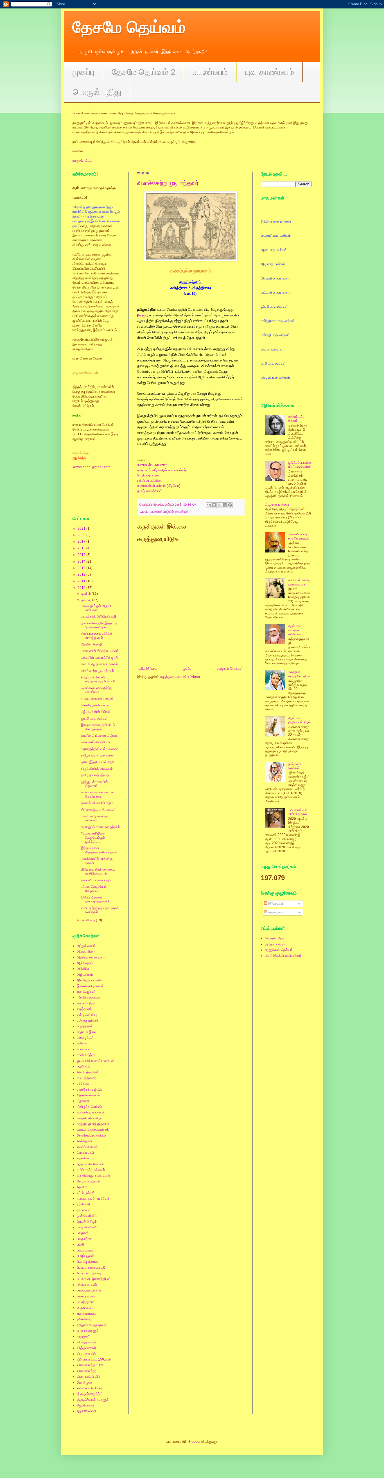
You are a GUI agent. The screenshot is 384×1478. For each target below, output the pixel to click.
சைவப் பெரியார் (87, 1147)
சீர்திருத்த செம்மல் (89, 1107)
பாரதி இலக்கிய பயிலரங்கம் (283, 956)
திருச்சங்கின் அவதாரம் (97, 769)
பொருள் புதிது (97, 92)
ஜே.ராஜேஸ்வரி (86, 1411)
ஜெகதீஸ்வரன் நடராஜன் (93, 1400)
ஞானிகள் (83, 1158)
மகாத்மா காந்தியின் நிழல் (299, 674)
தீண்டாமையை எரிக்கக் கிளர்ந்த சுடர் (96, 636)
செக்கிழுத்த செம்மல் (95, 705)
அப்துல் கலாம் (86, 946)
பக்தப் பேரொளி (87, 1227)
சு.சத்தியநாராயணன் (91, 1112)
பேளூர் (143, 315)
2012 (82, 574)
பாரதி (80, 1244)
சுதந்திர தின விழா (89, 1118)
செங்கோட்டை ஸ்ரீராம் (91, 1135)
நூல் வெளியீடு (87, 1216)
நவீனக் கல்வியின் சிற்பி (97, 803)
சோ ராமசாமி (85, 1153)
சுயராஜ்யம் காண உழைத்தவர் (100, 827)
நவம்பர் (87, 600)
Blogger (194, 1442)
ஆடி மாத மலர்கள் (277, 505)
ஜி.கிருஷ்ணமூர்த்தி (90, 1394)
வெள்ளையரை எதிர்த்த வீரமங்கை (96, 690)
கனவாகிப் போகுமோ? (95, 742)
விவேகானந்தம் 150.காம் (94, 1359)
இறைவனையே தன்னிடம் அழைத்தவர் (98, 727)
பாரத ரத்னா (84, 1239)
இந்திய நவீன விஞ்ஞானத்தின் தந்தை (99, 850)
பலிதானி (83, 1233)
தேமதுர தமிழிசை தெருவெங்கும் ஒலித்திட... (93, 837)
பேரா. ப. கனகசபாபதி (91, 1268)
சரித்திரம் (83, 1084)
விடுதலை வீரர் (86, 1354)
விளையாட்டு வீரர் (88, 1377)
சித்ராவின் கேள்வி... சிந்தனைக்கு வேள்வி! (98, 679)
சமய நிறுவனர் (86, 1078)
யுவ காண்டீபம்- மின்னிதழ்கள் (298, 812)
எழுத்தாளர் (84, 1009)
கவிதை (82, 1043)
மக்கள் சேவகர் (87, 1285)
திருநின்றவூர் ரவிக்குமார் (93, 1175)
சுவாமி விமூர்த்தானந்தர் (93, 1129)
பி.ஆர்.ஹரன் (85, 1256)
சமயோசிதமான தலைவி (97, 699)
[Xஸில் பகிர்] (219, 505)
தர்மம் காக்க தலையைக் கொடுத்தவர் (97, 794)
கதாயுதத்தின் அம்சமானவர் (99, 749)
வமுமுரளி (83, 1336)
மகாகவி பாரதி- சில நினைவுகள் (299, 536)
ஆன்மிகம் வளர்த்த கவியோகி (295, 630)
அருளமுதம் (85, 963)
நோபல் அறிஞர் (87, 1222)
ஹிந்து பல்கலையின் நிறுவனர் (94, 784)
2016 (82, 548)
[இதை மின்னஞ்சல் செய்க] (208, 505)
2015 (82, 555)
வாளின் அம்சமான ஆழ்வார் (99, 736)
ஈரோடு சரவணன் (88, 997)
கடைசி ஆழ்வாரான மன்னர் (99, 664)
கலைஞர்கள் (85, 1038)
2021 (82, 529)
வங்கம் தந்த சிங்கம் (296, 419)
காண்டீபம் (210, 72)
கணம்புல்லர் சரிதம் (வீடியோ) (158, 485)
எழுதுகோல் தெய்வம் (279, 950)
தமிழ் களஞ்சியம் (149, 491)
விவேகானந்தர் (86, 1371)
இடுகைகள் (275, 904)
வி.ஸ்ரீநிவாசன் (87, 1342)
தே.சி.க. (82, 1187)
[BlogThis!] (214, 505)
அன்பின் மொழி (91, 644)
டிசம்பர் (87, 594)
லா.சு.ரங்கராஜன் (88, 1331)
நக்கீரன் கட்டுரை (150, 480)
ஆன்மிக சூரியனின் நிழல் (299, 720)
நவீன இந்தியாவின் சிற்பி (97, 762)
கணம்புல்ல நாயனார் (152, 465)
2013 (82, 568)
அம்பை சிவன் (86, 951)
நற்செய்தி (83, 1204)
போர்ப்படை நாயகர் (89, 1273)
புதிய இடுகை (148, 669)
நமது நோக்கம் (82, 161)
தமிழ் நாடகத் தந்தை (95, 775)
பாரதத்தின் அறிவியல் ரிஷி (98, 616)
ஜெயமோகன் (85, 1405)
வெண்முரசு (84, 1382)
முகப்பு (83, 72)
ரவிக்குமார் (84, 1319)
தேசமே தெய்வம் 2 (143, 72)
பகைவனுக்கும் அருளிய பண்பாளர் (97, 608)
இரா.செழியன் (86, 992)
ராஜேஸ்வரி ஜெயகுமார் (92, 1325)
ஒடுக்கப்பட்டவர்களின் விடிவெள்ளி (299, 465)
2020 (82, 535)
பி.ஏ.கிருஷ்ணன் (87, 1262)
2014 (82, 561)
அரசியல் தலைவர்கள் (91, 957)
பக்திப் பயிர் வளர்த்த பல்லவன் (94, 818)
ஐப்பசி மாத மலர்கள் (94, 718)
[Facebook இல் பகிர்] (224, 505)
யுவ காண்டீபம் (269, 72)
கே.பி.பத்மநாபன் (88, 1072)
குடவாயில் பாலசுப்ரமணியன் (95, 1061)
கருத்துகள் (275, 912)
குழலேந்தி (84, 1066)
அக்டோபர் (89, 920)
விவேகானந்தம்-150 (90, 1365)
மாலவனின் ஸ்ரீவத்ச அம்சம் (100, 651)
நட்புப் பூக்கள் (86, 1193)
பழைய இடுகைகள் (230, 669)
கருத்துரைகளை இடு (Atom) (180, 677)
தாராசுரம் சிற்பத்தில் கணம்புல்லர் (161, 470)
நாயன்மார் (181, 511)
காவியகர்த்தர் (86, 1055)
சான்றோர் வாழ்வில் (89, 1089)
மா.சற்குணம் (85, 1302)
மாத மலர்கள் (85, 1308)
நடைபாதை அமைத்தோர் (93, 1198)
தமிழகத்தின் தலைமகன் (97, 755)
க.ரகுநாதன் (85, 1026)
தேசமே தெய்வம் (129, 27)
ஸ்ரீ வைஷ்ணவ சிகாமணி (98, 810)
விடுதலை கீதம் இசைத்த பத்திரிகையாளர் (98, 871)
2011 (82, 581)
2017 (82, 541)
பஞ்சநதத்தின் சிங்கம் (95, 712)
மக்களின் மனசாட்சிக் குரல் (99, 658)
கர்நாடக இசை (86, 1032)
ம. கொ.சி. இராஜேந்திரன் (93, 1279)
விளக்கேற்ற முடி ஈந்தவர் (168, 183)
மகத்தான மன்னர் (89, 1290)
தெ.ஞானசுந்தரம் (88, 1181)
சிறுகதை (83, 1101)
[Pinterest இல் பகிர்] (230, 505)
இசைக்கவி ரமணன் (90, 986)
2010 (82, 588)
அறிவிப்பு (83, 969)
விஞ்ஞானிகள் (86, 1348)
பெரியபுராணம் (148, 475)
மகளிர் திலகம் (86, 1296)
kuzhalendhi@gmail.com (91, 467)
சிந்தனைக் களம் (88, 1095)
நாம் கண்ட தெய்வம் (295, 766)
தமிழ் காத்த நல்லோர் (91, 1170)
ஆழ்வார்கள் (85, 975)
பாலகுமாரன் (85, 1250)
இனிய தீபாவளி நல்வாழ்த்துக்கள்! (95, 899)
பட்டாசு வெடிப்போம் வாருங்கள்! (94, 889)
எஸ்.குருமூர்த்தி (87, 1020)
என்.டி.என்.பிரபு (87, 1015)
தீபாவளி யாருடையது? (96, 880)
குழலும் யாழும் (275, 944)
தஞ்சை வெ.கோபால (90, 1164)
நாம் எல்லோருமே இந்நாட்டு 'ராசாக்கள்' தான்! (99, 625)
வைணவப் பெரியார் (89, 1388)
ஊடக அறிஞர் (86, 1003)
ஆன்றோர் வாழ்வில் (162, 511)
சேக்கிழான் (84, 1141)
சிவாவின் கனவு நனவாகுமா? (299, 582)
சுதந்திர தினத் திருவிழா (93, 1124)
